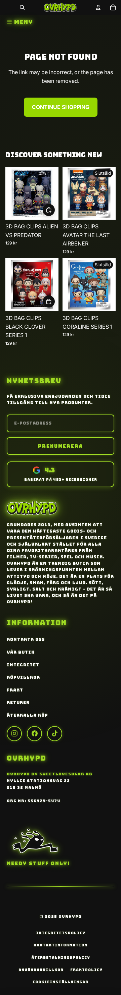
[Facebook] (34, 733)
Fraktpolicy (86, 970)
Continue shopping (60, 107)
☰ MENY (20, 22)
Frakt (15, 690)
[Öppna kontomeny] (98, 7)
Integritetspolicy (60, 933)
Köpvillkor (23, 677)
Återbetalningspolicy (60, 957)
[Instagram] (14, 733)
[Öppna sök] (22, 7)
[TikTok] (54, 733)
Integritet (23, 665)
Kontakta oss (26, 639)
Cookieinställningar (60, 982)
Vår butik (21, 652)
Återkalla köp (27, 715)
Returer (18, 702)
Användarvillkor (41, 970)
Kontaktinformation (60, 945)
